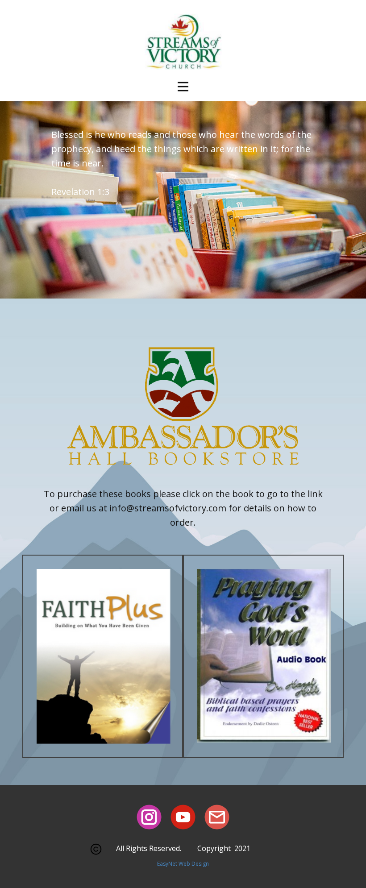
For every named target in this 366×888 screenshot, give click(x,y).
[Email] (216, 817)
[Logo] (183, 44)
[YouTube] (183, 817)
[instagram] (149, 817)
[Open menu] (183, 86)
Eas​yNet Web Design (183, 863)
